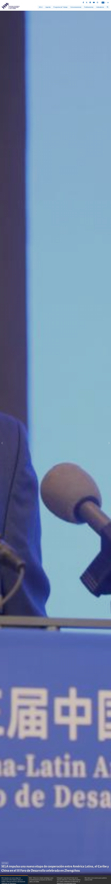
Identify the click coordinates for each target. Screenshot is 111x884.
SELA (40, 7)
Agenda (47, 7)
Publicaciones (88, 7)
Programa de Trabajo (60, 7)
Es (103, 2)
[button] (109, 443)
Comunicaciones (75, 7)
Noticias (5, 863)
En (108, 2)
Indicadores (100, 7)
